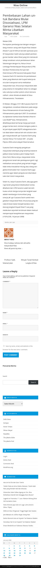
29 (9, 555)
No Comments (24, 36)
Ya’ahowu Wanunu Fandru (24, 526)
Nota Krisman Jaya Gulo (11, 505)
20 (34, 551)
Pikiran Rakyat (7, 430)
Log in (5, 456)
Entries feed (7, 460)
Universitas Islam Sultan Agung (13, 492)
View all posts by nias (13, 248)
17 (20, 551)
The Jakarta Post (8, 441)
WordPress (35, 566)
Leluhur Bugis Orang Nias (22, 515)
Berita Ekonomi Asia (9, 518)
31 (20, 555)
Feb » (10, 557)
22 (9, 553)
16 (14, 551)
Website (5, 335)
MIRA (5, 511)
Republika (6, 434)
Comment (6, 281)
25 (25, 553)
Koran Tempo (7, 427)
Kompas (6, 423)
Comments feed (8, 464)
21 (4, 553)
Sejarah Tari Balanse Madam (28, 518)
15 (9, 551)
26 (30, 553)
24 (20, 553)
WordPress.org (8, 467)
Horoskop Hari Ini (9, 522)
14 (4, 551)
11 (25, 548)
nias (5, 36)
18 (25, 551)
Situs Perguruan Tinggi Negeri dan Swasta (22, 511)
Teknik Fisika (7, 486)
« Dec (5, 557)
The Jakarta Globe (9, 437)
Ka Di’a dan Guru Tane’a (16, 482)
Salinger (9, 566)
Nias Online (20, 5)
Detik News (7, 419)
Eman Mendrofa (8, 526)
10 (20, 548)
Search (5, 376)
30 (14, 555)
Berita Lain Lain (10, 222)
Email (5, 324)
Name (5, 313)
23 (14, 553)
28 (4, 555)
